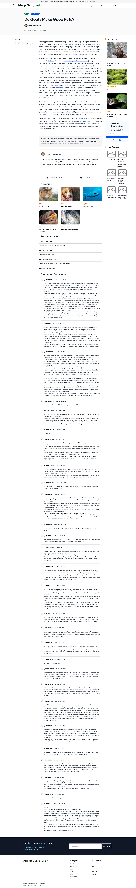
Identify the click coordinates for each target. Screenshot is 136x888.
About (94, 864)
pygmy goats (82, 121)
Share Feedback (88, 177)
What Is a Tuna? (88, 206)
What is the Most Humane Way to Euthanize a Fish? (122, 197)
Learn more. (92, 1)
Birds (108, 60)
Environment (65, 227)
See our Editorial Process (57, 177)
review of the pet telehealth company (76, 61)
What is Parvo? (111, 160)
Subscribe (117, 136)
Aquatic (86, 204)
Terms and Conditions (35, 885)
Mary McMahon (35, 25)
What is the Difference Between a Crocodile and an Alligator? (122, 163)
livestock (59, 88)
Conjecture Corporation (39, 883)
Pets (40, 204)
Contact (94, 866)
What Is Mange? (66, 206)
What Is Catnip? (44, 206)
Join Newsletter (117, 6)
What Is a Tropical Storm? (69, 229)
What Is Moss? (111, 90)
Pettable (51, 61)
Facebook (95, 874)
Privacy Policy (26, 885)
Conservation (74, 866)
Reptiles (109, 111)
